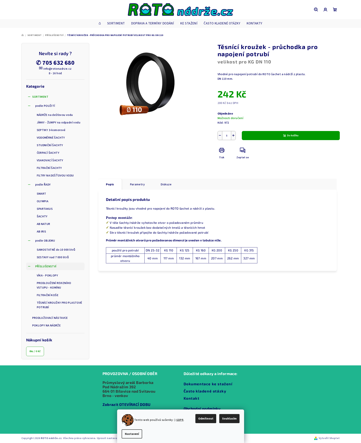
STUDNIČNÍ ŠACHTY (50, 145)
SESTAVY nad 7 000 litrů (53, 257)
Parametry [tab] (137, 184)
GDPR (180, 420)
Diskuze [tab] (166, 184)
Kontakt (192, 398)
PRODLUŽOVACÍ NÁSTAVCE (50, 318)
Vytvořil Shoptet (329, 438)
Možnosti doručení (231, 118)
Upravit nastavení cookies (113, 438)
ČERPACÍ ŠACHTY (48, 153)
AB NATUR (43, 224)
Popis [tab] (110, 184)
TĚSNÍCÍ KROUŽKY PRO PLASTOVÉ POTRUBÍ (59, 305)
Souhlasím (229, 418)
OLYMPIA (43, 201)
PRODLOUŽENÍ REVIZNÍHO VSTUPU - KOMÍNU (54, 285)
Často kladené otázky (205, 391)
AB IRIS (41, 231)
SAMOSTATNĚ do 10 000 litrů (56, 250)
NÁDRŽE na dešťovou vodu (55, 115)
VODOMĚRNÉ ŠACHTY (51, 138)
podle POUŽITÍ (45, 106)
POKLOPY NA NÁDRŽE (46, 325)
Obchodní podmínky (202, 408)
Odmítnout (205, 418)
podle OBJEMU (45, 241)
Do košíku (292, 135)
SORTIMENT (40, 97)
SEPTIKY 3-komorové (51, 130)
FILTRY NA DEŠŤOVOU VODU (55, 175)
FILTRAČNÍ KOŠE (48, 295)
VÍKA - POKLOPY (47, 275)
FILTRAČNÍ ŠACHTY (49, 168)
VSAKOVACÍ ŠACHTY (50, 160)
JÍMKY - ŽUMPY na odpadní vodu (59, 122)
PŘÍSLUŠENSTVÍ (45, 266)
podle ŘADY (43, 185)
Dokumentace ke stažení (208, 384)
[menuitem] (100, 23)
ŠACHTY (42, 216)
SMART (41, 194)
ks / (35, 351)
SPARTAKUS (45, 209)
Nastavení (132, 434)
